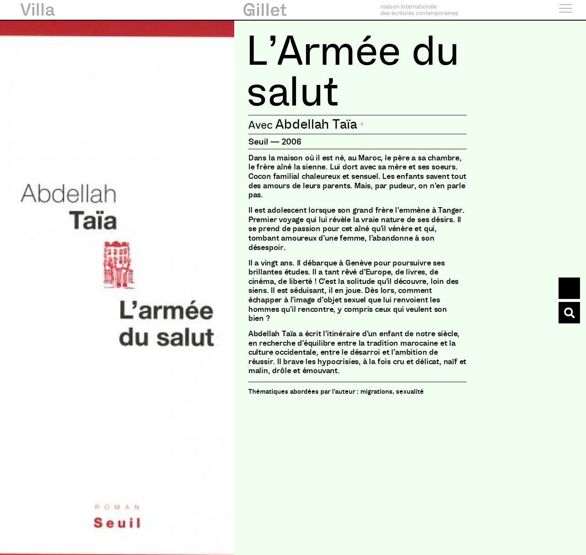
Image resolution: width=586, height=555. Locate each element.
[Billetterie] (569, 288)
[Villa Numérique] (569, 312)
